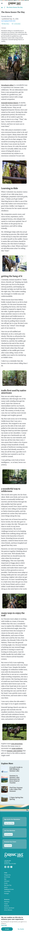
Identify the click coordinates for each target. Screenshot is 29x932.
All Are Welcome (8, 910)
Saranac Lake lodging (14, 751)
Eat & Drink (7, 877)
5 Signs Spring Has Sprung (16, 798)
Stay (5, 879)
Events (6, 883)
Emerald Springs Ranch (9, 103)
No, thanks (21, 929)
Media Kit (6, 906)
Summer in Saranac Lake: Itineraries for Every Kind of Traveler (15, 779)
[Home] (2, 7)
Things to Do (7, 875)
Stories (6, 887)
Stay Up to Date (9, 823)
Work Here (6, 901)
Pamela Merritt (6, 16)
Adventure (6, 881)
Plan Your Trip (7, 885)
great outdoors (17, 748)
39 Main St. (7, 862)
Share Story (6, 23)
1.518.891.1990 (7, 860)
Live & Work (7, 891)
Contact (6, 903)
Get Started (8, 845)
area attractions (17, 744)
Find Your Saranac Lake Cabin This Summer (16, 789)
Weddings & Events (9, 889)
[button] (3, 3)
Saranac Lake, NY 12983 (10, 863)
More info (4, 925)
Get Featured (8, 834)
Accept (7, 929)
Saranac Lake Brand (9, 908)
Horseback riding (7, 85)
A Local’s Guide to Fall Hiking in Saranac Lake (16, 769)
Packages (6, 893)
